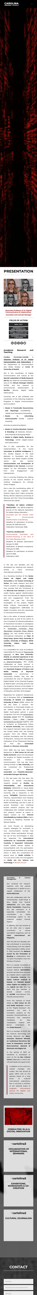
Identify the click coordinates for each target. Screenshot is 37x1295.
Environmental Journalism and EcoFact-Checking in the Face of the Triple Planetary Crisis (19, 536)
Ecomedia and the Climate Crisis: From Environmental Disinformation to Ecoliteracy (19, 517)
